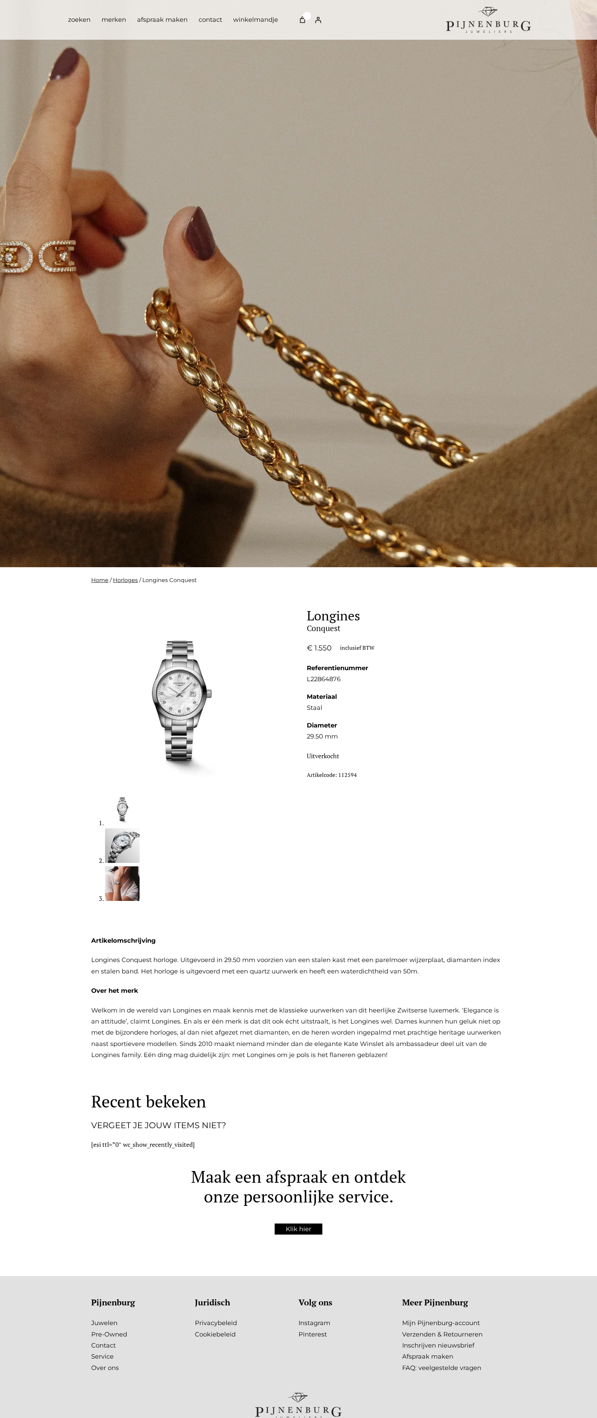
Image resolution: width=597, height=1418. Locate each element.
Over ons (105, 1368)
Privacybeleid (216, 1323)
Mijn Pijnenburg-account (441, 1323)
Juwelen (104, 1323)
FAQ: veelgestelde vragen (441, 1368)
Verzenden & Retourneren (442, 1334)
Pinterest (312, 1334)
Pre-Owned (109, 1334)
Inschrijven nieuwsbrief (438, 1345)
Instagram (314, 1323)
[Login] (318, 20)
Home (99, 580)
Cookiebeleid (215, 1334)
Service (102, 1356)
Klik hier (298, 1229)
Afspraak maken (427, 1356)
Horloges (125, 580)
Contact (103, 1345)
